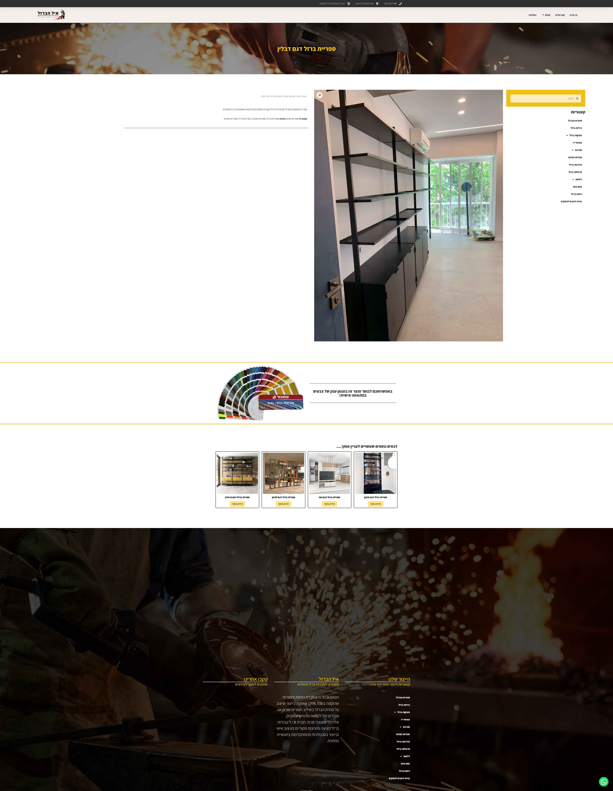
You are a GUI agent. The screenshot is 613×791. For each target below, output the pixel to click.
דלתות (578, 179)
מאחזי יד (577, 142)
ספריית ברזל (244, 118)
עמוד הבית (301, 96)
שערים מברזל (575, 120)
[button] (319, 95)
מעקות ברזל (575, 135)
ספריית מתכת (230, 118)
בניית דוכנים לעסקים (571, 201)
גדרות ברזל (576, 128)
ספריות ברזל (273, 118)
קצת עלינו (560, 14)
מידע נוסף (376, 504)
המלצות (532, 14)
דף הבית (574, 14)
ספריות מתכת (575, 157)
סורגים (578, 150)
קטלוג (547, 14)
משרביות (577, 186)
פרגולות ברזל (575, 172)
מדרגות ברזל (575, 164)
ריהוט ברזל (576, 194)
